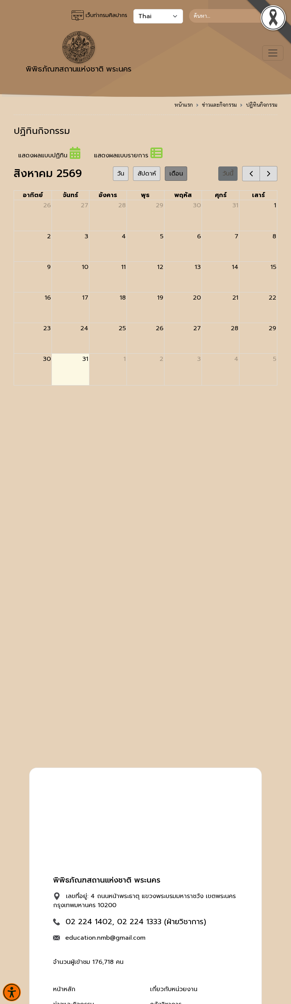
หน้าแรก (183, 104)
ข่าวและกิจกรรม (219, 104)
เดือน (176, 173)
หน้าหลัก (64, 989)
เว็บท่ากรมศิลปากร (105, 15)
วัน (120, 173)
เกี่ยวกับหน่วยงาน (173, 989)
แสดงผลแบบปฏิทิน (44, 155)
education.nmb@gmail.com (105, 937)
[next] (268, 173)
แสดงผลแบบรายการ (122, 155)
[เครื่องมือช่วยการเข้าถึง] (12, 992)
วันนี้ (227, 173)
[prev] (251, 173)
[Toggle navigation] (272, 53)
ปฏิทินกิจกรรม (261, 104)
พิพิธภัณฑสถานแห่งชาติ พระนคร (78, 69)
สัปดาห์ (147, 173)
